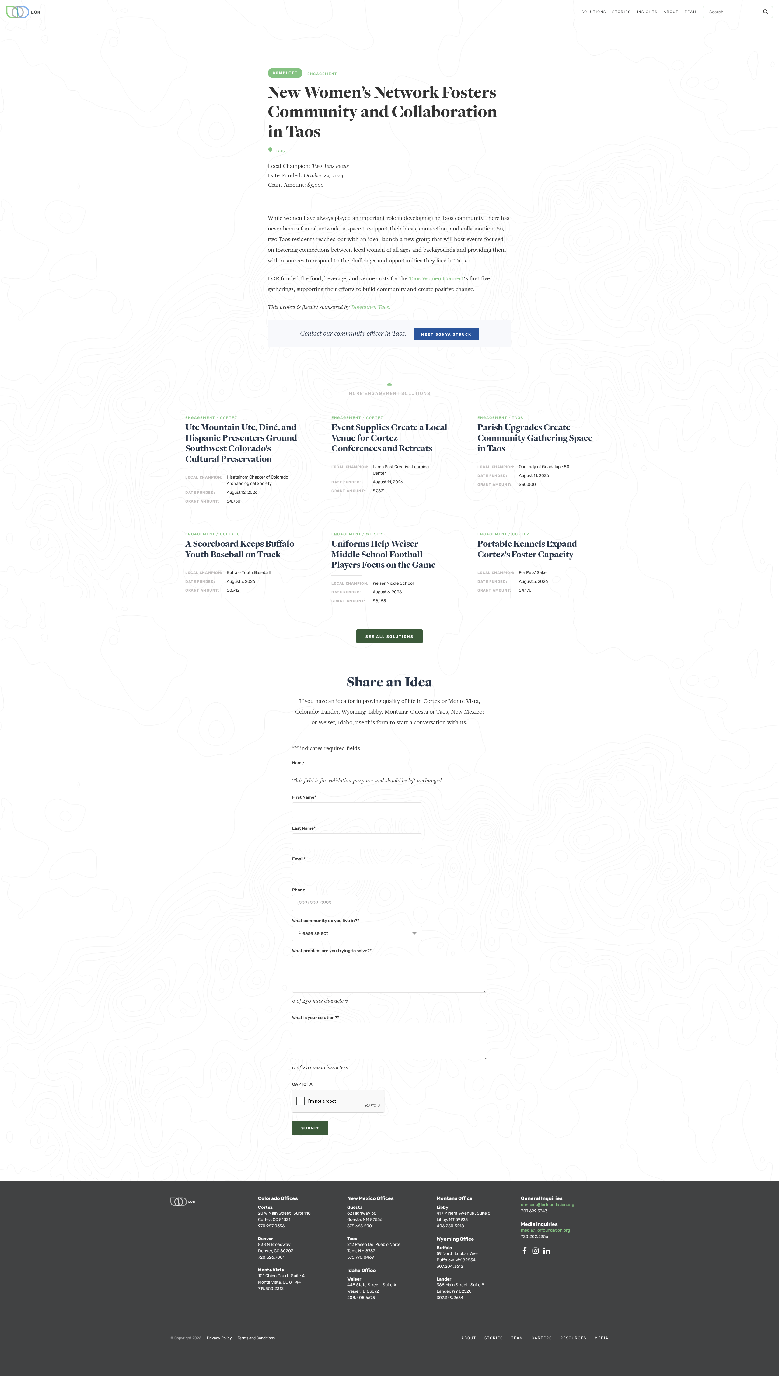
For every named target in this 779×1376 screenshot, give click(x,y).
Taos (280, 151)
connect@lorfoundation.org (547, 1204)
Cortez (228, 418)
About (468, 1338)
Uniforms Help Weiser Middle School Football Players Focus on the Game (383, 554)
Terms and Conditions (256, 1338)
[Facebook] (526, 1253)
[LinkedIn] (548, 1253)
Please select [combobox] (313, 933)
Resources (573, 1338)
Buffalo (230, 534)
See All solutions (389, 636)
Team (517, 1338)
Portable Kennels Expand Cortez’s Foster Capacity (527, 549)
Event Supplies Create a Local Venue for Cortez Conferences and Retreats (389, 438)
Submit (310, 1128)
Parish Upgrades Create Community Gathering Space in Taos (534, 438)
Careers (542, 1338)
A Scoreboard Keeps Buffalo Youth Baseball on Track (239, 549)
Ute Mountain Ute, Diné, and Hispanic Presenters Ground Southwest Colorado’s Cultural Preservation (241, 443)
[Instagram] (537, 1253)
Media (602, 1338)
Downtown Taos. (370, 307)
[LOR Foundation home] (23, 12)
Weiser (374, 534)
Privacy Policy (219, 1338)
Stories (493, 1338)
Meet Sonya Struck (446, 334)
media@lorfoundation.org (545, 1230)
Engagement (322, 74)
